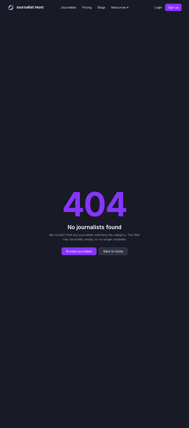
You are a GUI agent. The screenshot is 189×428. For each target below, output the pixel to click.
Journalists (68, 7)
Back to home (113, 251)
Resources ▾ (119, 7)
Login (158, 7)
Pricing (87, 7)
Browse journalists (79, 251)
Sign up (173, 7)
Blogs (101, 7)
